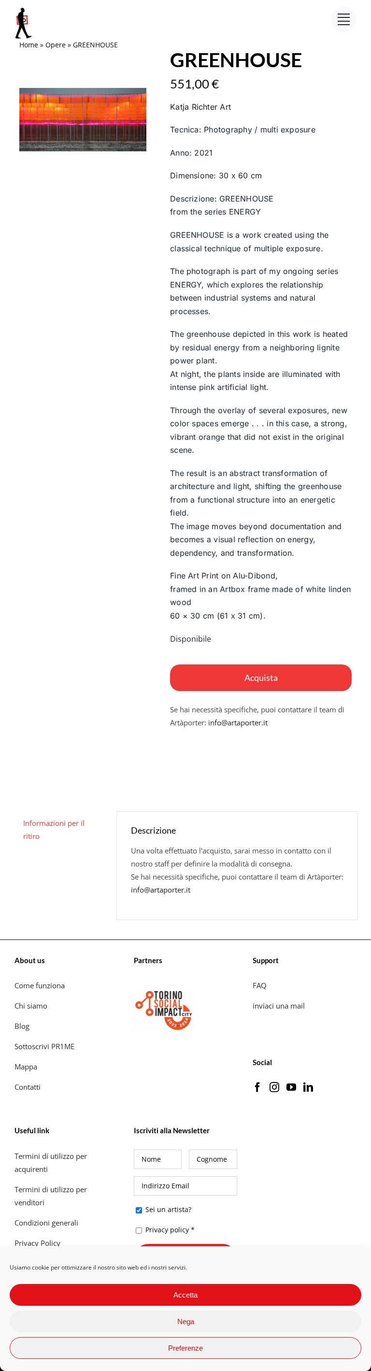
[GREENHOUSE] (82, 119)
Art (200, 107)
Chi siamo (31, 1005)
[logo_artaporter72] (24, 9)
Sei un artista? (167, 1209)
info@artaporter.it (238, 722)
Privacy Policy (38, 1243)
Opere (55, 44)
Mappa (25, 1066)
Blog (21, 1026)
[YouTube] (291, 1087)
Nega (185, 1321)
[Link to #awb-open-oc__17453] (344, 19)
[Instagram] (274, 1087)
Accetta (185, 1295)
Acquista (261, 677)
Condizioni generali (46, 1222)
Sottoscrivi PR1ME (44, 1046)
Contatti (27, 1087)
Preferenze (185, 1348)
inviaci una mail (279, 1005)
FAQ (260, 985)
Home (28, 44)
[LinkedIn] (308, 1087)
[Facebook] (257, 1087)
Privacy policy (167, 1229)
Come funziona (40, 985)
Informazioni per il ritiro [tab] (54, 829)
